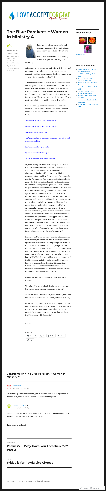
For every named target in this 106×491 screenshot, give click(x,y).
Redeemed (10, 68)
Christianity (11, 61)
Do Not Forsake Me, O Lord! (87, 69)
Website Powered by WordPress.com (38, 481)
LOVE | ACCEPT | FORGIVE (15, 481)
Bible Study (11, 58)
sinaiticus (17, 386)
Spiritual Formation (13, 63)
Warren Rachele (12, 50)
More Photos (80, 55)
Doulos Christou (19, 405)
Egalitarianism (12, 66)
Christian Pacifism (84, 72)
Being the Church (13, 56)
